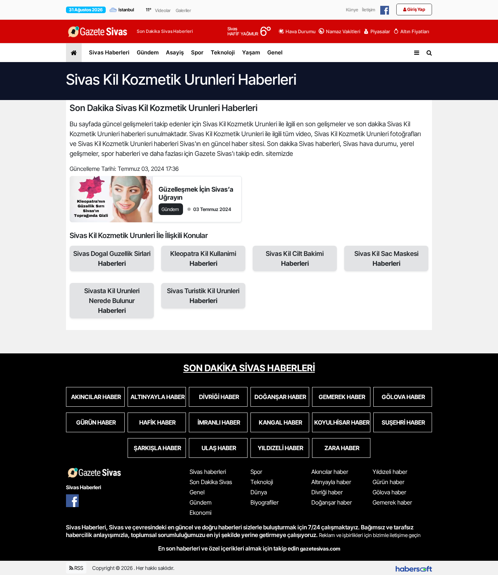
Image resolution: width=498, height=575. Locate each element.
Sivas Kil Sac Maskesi (386, 258)
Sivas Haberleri (109, 52)
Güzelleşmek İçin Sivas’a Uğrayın (196, 193)
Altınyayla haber (331, 482)
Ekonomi (200, 512)
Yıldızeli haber (390, 471)
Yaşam (251, 52)
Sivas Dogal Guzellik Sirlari (112, 258)
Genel (275, 52)
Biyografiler (264, 502)
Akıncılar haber (329, 471)
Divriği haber (327, 492)
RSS (78, 568)
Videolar (163, 10)
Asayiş (175, 52)
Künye (352, 9)
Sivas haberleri (208, 471)
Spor (197, 52)
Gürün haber (388, 482)
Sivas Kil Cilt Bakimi (295, 258)
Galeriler (183, 10)
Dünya (258, 492)
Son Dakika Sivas (211, 482)
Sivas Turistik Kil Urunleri (203, 295)
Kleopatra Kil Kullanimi (203, 258)
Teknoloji (223, 52)
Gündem (148, 52)
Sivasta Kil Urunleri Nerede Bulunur (112, 300)
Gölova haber (389, 492)
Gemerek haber (392, 502)
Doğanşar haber (331, 502)
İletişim (368, 9)
